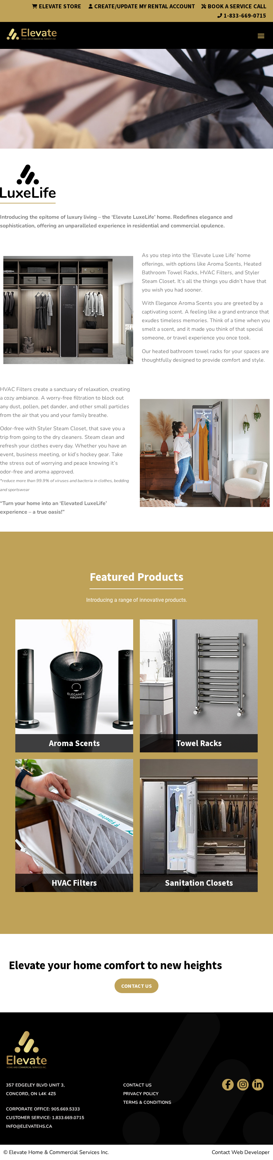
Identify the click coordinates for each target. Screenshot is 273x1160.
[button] (260, 35)
